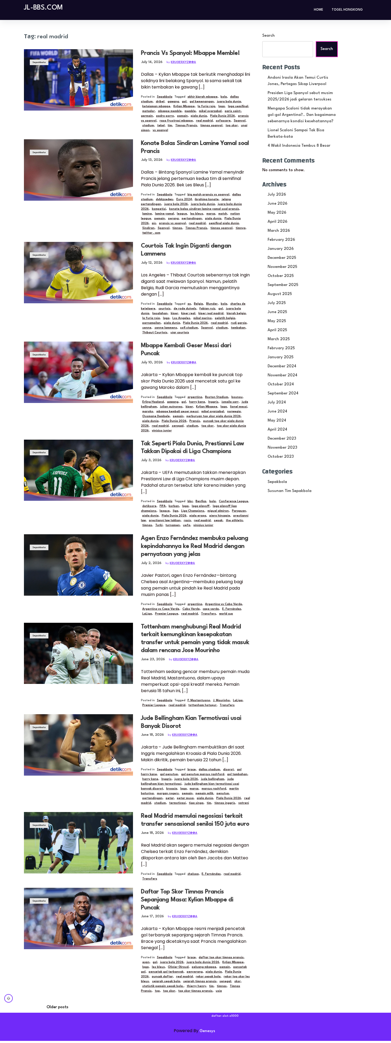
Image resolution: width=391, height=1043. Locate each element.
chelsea (193, 874)
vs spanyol (160, 130)
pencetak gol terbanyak (166, 971)
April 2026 (277, 222)
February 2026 (281, 240)
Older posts (57, 1007)
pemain (182, 116)
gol (184, 101)
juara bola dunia (229, 101)
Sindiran (148, 228)
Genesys (207, 1031)
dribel (160, 101)
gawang (173, 101)
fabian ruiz (207, 308)
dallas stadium (209, 769)
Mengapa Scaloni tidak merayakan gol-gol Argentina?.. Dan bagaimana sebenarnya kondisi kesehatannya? (302, 115)
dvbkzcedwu (164, 199)
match (222, 213)
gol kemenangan (202, 101)
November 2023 (282, 448)
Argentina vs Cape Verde (160, 609)
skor (237, 981)
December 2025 (282, 258)
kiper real (188, 313)
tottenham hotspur (202, 705)
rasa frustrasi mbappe (176, 120)
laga (221, 106)
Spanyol (240, 120)
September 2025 (283, 285)
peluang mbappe (204, 967)
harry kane (197, 402)
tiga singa (196, 803)
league (182, 213)
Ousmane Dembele (156, 416)
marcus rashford (214, 788)
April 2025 (277, 330)
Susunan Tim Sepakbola (289, 491)
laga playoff (201, 506)
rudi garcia (239, 323)
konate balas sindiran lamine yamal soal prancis (204, 209)
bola (224, 96)
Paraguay (239, 511)
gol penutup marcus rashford (202, 774)
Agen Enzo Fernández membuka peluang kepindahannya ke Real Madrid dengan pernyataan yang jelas (194, 546)
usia (219, 991)
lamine (147, 213)
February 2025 (281, 348)
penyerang (195, 971)
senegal (178, 425)
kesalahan (160, 313)
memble (190, 111)
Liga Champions (192, 511)
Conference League (233, 501)
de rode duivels (185, 308)
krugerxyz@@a (183, 62)
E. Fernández (231, 609)
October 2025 (281, 276)
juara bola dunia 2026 (203, 962)
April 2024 (277, 430)
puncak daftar (162, 976)
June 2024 (277, 412)
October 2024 (281, 384)
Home (318, 9)
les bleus (196, 213)
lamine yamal (164, 213)
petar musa (185, 798)
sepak (218, 520)
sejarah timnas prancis (200, 981)
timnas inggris (224, 803)
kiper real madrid (210, 313)
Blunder (212, 303)
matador (148, 111)
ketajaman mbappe (156, 106)
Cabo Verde (191, 609)
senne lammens (166, 327)
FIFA (163, 506)
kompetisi (159, 209)
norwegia (234, 411)
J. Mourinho (221, 700)
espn (145, 962)
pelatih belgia (225, 318)
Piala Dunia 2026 (222, 116)
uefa (186, 525)
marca (210, 213)
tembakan (238, 327)
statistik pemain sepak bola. (163, 986)
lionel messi (238, 406)
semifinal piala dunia (224, 223)
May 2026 (277, 213)
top (157, 991)
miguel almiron (218, 511)
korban (174, 506)
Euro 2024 (184, 199)
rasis (187, 520)
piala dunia (199, 116)
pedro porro (165, 116)
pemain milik (204, 793)
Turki (159, 525)
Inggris (213, 402)
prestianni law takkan (165, 520)
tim (170, 125)
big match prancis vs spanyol (208, 194)
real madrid (204, 120)
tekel (161, 125)
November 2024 (282, 375)
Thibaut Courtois (154, 332)
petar (170, 798)
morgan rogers (168, 793)
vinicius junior (162, 430)
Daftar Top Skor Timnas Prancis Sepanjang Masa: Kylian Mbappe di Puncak (187, 900)
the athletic (234, 520)
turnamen (172, 525)
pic (154, 223)
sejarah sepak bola (166, 981)
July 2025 (277, 303)
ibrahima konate (207, 199)
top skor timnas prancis (195, 991)
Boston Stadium (216, 397)
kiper (174, 313)
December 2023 (282, 439)
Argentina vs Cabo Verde (223, 604)
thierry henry (196, 986)
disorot (228, 769)
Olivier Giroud (178, 967)
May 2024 (277, 421)
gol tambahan (237, 774)
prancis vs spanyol (172, 223)
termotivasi (177, 803)
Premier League (166, 613)
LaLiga (147, 613)
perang (173, 218)
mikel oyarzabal (210, 111)
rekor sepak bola (208, 976)
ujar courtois (179, 332)
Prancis (194, 421)
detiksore (149, 506)
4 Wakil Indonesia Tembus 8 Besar (299, 146)
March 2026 (279, 231)
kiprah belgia (236, 313)
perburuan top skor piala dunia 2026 (213, 416)
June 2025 (277, 312)
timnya (241, 228)
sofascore (223, 120)
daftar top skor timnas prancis (221, 957)
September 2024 (283, 394)
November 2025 (282, 267)
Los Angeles (181, 318)
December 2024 (282, 366)
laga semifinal (238, 106)
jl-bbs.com (43, 7)
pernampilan (151, 323)
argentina (195, 397)
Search (268, 36)
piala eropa (197, 515)
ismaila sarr (230, 402)
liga (175, 511)
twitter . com (151, 233)
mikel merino (202, 318)
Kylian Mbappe (184, 106)
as (189, 303)
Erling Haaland (153, 402)
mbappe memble (170, 111)
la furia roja (206, 106)
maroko (147, 411)
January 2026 (281, 249)
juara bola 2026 (176, 204)
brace (192, 769)
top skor (232, 125)
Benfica (201, 501)
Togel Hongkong (347, 9)
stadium (148, 125)
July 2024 (277, 403)
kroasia (171, 788)
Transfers (208, 613)
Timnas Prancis (186, 125)
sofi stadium (189, 327)
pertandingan (192, 218)
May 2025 (277, 321)
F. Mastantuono (199, 700)
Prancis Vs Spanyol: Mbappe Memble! (190, 53)
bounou (237, 397)
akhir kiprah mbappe (203, 96)
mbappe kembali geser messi (177, 411)
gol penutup (169, 774)
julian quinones (171, 406)
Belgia (198, 303)
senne (146, 327)
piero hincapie (219, 515)
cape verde (211, 609)
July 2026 (277, 195)
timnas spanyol (211, 125)
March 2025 (279, 339)
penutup (223, 793)
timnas (177, 228)
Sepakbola (39, 62)
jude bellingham (212, 779)
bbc (190, 501)
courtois (164, 308)
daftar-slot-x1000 (225, 1016)
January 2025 (280, 357)
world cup (226, 613)
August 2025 (280, 294)
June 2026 (277, 204)
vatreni (243, 803)
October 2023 (281, 457)
